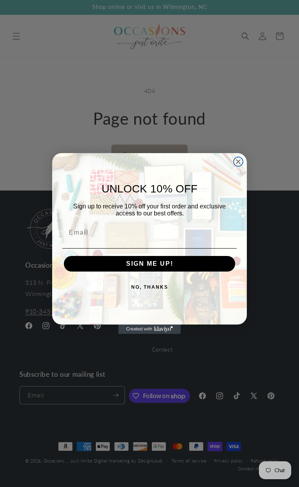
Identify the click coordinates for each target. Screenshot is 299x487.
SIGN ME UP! (149, 263)
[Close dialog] (238, 161)
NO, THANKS (149, 287)
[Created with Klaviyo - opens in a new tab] (149, 329)
